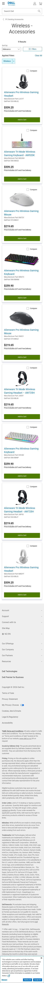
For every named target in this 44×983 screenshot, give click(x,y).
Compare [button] (33, 71)
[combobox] (22, 11)
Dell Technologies (9, 671)
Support (5, 616)
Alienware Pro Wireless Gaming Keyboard (21, 272)
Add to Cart (22, 120)
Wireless (7, 61)
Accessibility (7, 723)
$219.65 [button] (9, 226)
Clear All (38, 55)
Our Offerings (8, 643)
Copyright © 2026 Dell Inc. (13, 687)
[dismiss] (13, 61)
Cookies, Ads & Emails (11, 711)
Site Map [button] (6, 628)
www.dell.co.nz (25, 739)
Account (5, 610)
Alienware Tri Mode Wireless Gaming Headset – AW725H (19, 391)
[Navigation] (3, 3)
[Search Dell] (39, 11)
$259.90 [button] (9, 285)
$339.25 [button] (9, 107)
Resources (6, 661)
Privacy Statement (10, 699)
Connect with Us (9, 622)
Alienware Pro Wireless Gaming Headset (21, 94)
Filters (34, 49)
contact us (6, 810)
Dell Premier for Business (13, 677)
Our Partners (7, 655)
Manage (4, 980)
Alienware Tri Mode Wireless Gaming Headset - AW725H (19, 510)
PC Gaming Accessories (14, 19)
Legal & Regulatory (10, 717)
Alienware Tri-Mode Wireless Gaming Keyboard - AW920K (19, 153)
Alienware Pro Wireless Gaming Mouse (21, 213)
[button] (35, 3)
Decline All (27, 980)
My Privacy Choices (10, 705)
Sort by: (5, 45)
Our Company (8, 649)
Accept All (37, 980)
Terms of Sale (8, 693)
